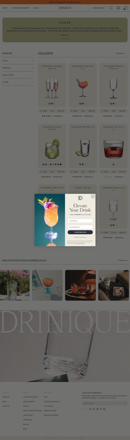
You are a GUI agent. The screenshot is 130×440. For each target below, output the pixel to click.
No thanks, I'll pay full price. (80, 237)
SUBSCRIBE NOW (80, 232)
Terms (83, 243)
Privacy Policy (78, 243)
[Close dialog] (93, 196)
